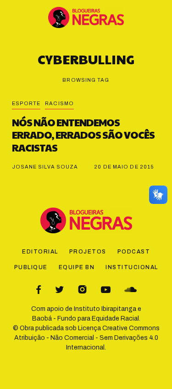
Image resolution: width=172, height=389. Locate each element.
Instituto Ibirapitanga (105, 308)
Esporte (26, 103)
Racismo (59, 103)
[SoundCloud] (130, 289)
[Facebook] (38, 289)
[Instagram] (82, 289)
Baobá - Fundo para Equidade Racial (85, 318)
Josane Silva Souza (45, 166)
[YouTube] (106, 289)
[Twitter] (59, 289)
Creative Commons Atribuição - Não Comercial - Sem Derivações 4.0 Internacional (87, 338)
